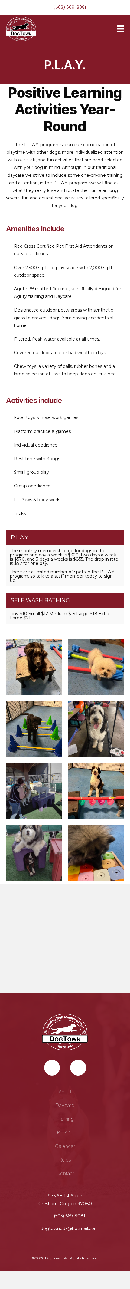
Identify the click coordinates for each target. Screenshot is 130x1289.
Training (65, 1119)
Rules (65, 1160)
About (65, 1092)
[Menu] (120, 28)
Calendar (65, 1146)
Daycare (65, 1105)
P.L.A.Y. (65, 1132)
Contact (65, 1173)
